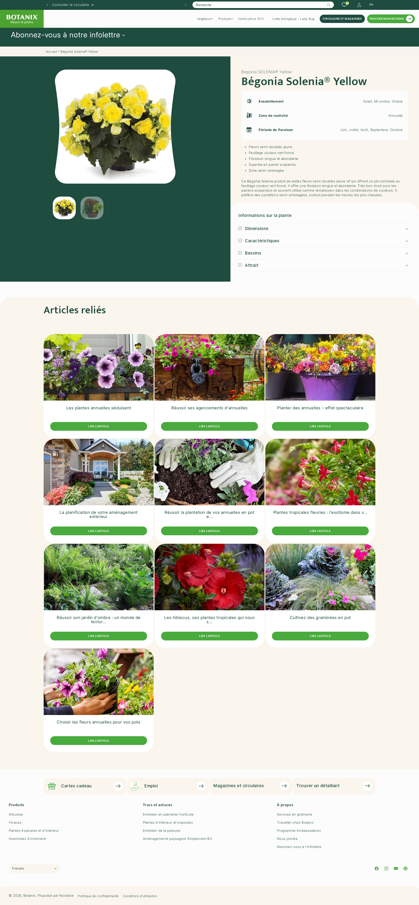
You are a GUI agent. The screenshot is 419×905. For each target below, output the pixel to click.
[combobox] (263, 5)
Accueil (51, 51)
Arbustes (16, 814)
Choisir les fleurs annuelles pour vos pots (98, 722)
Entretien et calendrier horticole (168, 814)
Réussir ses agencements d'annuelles (209, 408)
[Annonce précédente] (47, 5)
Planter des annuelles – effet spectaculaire (320, 408)
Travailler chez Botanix (295, 822)
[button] (206, 19)
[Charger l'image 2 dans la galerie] (92, 208)
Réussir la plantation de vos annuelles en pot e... (209, 515)
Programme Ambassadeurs (299, 830)
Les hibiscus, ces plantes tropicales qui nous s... (209, 619)
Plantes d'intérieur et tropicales (168, 822)
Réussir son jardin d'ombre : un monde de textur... (99, 619)
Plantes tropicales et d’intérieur (34, 830)
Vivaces (15, 822)
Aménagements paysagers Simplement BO (177, 839)
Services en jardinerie (294, 814)
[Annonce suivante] (185, 5)
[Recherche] (329, 5)
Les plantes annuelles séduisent (98, 408)
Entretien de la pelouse (161, 830)
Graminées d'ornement (27, 839)
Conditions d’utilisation (140, 896)
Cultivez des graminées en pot (320, 617)
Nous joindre (287, 839)
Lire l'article (98, 426)
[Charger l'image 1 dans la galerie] (64, 208)
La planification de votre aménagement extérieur (99, 515)
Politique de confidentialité (98, 896)
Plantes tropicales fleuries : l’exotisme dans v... (320, 513)
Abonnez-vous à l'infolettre (299, 847)
